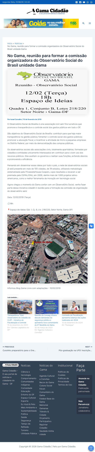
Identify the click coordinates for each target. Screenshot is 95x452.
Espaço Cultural (28, 398)
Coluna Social (45, 385)
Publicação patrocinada (84, 385)
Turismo (24, 430)
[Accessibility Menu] (91, 448)
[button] (83, 23)
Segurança (26, 420)
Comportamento (28, 378)
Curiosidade (26, 388)
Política (24, 414)
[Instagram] (76, 2)
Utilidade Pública (29, 433)
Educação (25, 391)
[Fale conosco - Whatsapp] (91, 2)
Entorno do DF (27, 394)
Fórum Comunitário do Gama (46, 392)
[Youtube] (84, 2)
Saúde (24, 417)
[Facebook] (80, 2)
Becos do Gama (46, 382)
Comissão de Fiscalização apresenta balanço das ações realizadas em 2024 (74, 317)
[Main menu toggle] (90, 23)
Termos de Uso (65, 384)
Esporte (24, 401)
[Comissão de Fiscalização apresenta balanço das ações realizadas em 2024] (74, 307)
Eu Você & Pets (28, 404)
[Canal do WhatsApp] (88, 2)
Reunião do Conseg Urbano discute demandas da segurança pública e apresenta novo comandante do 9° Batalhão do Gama (46, 320)
